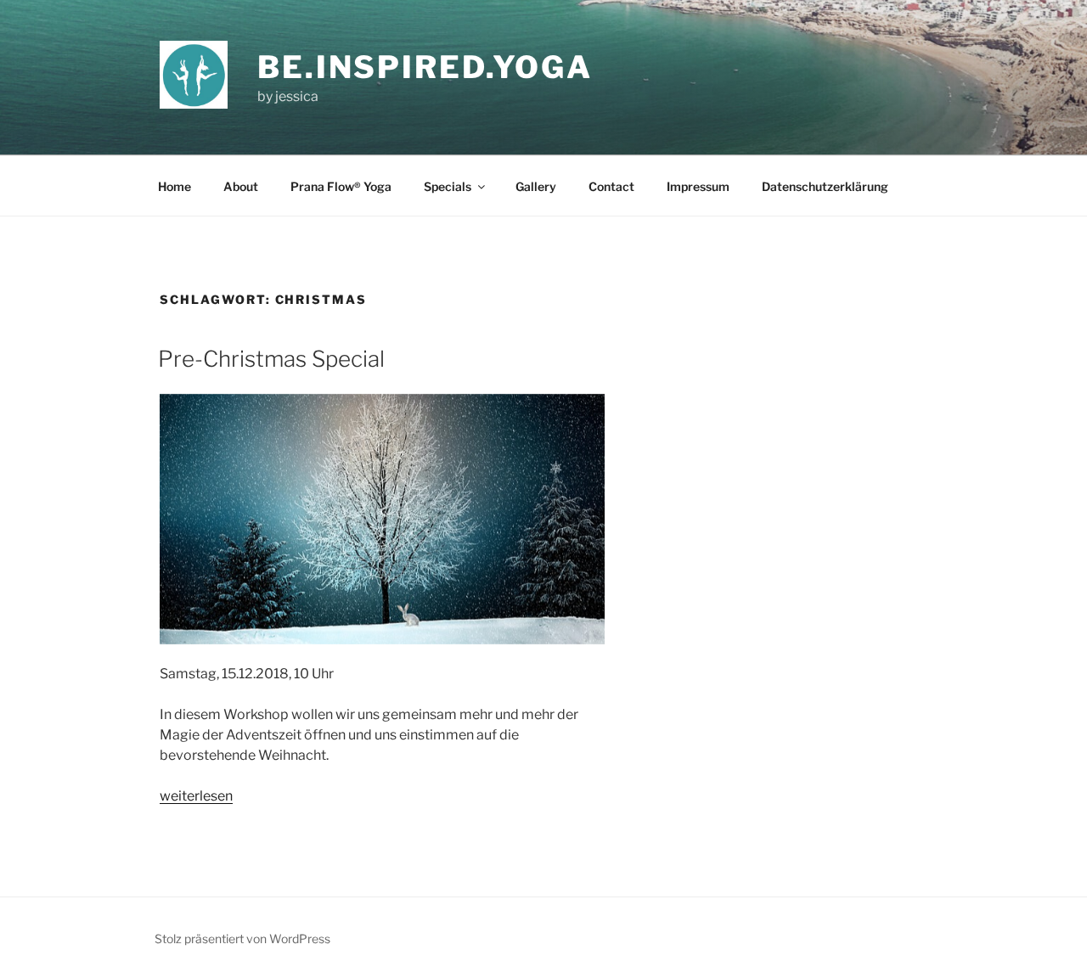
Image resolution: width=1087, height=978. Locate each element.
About (240, 186)
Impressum (698, 186)
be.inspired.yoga (425, 67)
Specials (447, 186)
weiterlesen (196, 796)
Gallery (535, 186)
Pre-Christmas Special (271, 359)
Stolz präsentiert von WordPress (242, 938)
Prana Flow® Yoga (340, 186)
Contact (611, 186)
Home (174, 186)
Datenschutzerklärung (825, 186)
